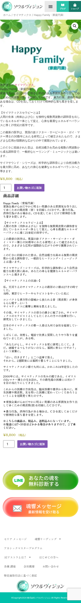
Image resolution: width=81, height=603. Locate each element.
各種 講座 (10, 566)
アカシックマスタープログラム (23, 548)
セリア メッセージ (15, 539)
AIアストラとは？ (15, 557)
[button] (50, 6)
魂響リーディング (46, 539)
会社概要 (29, 566)
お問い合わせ (50, 566)
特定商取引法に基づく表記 (20, 575)
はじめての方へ (48, 557)
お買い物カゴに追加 (29, 187)
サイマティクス (22, 14)
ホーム (7, 14)
